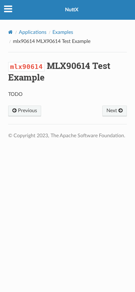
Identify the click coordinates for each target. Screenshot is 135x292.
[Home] (10, 32)
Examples (62, 32)
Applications (32, 32)
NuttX (71, 9)
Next (112, 110)
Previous (27, 110)
